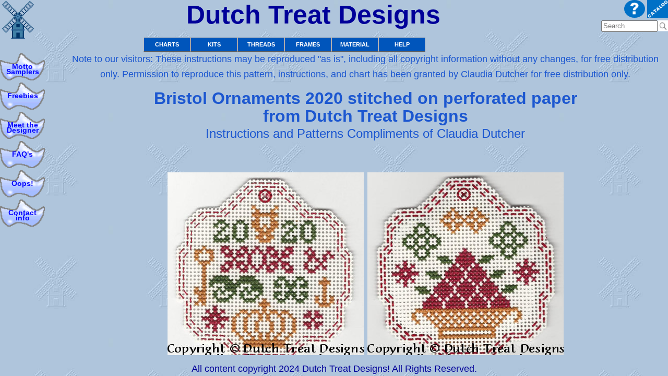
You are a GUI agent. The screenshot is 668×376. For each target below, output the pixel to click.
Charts (167, 44)
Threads (261, 44)
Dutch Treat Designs (313, 14)
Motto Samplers (22, 69)
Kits (214, 44)
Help (402, 44)
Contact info (22, 215)
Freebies (22, 96)
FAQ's (22, 154)
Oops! (22, 183)
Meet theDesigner (23, 127)
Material (354, 44)
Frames (308, 44)
